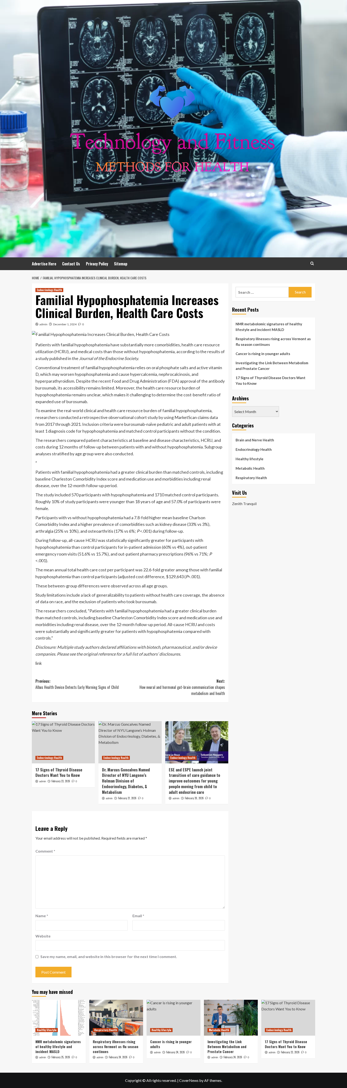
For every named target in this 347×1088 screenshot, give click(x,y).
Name (41, 915)
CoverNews (189, 1080)
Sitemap (120, 264)
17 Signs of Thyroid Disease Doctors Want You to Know (58, 772)
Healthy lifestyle (249, 459)
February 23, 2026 (60, 781)
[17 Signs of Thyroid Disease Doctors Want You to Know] (63, 742)
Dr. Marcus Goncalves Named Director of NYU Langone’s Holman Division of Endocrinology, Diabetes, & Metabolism (126, 781)
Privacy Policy (97, 264)
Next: (182, 687)
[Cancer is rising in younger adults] (173, 1018)
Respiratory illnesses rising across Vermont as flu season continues (273, 342)
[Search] (312, 263)
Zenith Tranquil (244, 503)
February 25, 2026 (60, 1057)
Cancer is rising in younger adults (263, 354)
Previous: (77, 684)
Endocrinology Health (49, 290)
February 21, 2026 (127, 798)
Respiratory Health (251, 478)
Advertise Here (44, 264)
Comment (45, 851)
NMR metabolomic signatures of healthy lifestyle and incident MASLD (269, 327)
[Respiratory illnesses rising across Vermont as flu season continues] (116, 1018)
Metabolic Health (250, 468)
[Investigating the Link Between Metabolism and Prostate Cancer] (231, 1018)
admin (43, 324)
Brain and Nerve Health (255, 440)
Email (138, 915)
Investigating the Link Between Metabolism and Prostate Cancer (272, 366)
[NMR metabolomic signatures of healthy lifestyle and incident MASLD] (59, 1018)
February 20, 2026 (194, 798)
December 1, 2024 (64, 324)
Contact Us (71, 264)
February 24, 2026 (118, 1057)
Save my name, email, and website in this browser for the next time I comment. (108, 956)
